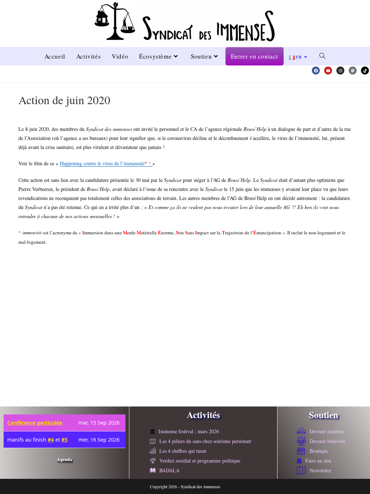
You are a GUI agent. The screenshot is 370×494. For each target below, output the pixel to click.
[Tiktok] (365, 70)
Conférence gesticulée (34, 422)
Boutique (319, 450)
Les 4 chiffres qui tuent (182, 450)
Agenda (64, 459)
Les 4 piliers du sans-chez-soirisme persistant (205, 441)
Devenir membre (327, 431)
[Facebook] (316, 70)
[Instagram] (340, 70)
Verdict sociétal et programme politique (199, 460)
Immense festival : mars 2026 (189, 431)
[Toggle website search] (322, 56)
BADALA (169, 470)
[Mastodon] (353, 70)
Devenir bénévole (327, 441)
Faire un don (318, 460)
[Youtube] (328, 70)
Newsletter (320, 470)
